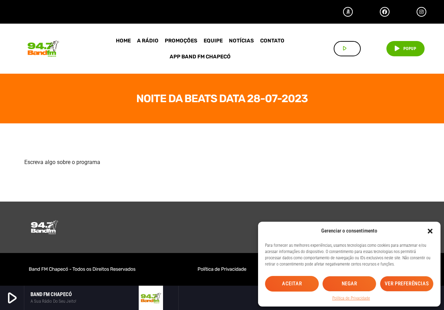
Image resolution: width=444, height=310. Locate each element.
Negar (349, 283)
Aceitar (292, 283)
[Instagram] (421, 12)
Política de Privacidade (351, 298)
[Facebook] (385, 12)
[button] (430, 231)
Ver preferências (407, 283)
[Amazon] (348, 12)
